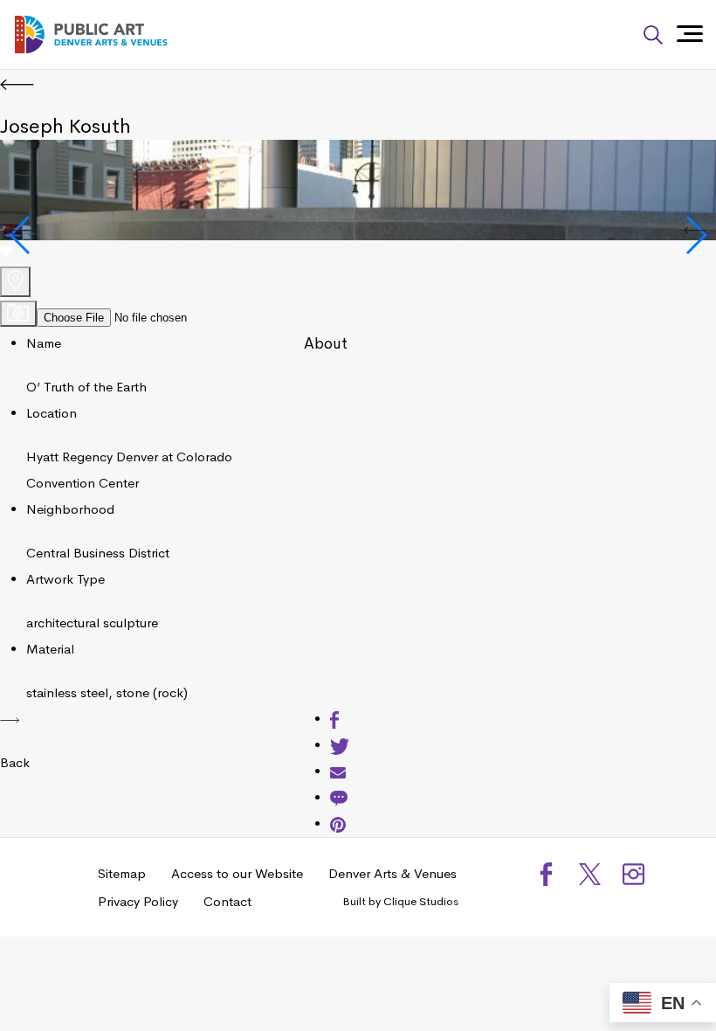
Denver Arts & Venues (392, 873)
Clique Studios (420, 901)
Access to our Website (237, 873)
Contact (227, 901)
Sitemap (122, 873)
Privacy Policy (138, 901)
